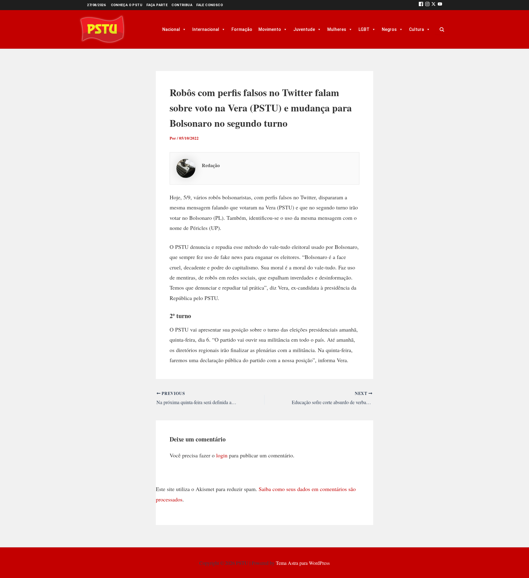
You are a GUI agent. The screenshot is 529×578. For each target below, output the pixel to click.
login (221, 455)
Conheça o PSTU (127, 5)
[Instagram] (427, 5)
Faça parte (156, 5)
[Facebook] (421, 5)
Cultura (416, 29)
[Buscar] (441, 29)
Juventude (304, 29)
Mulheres (336, 29)
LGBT (364, 29)
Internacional (205, 29)
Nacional (171, 29)
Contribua (181, 5)
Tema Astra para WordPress (303, 563)
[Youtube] (440, 5)
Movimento (269, 29)
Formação (241, 29)
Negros (389, 29)
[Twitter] (433, 5)
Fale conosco (209, 5)
